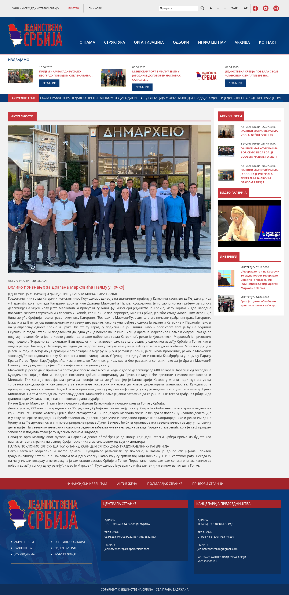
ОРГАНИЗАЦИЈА (149, 42)
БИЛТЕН (73, 8)
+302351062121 (207, 561)
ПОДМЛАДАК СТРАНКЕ (164, 483)
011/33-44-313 (206, 536)
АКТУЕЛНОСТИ (24, 542)
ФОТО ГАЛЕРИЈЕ (65, 554)
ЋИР (234, 8)
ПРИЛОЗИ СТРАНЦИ (207, 483)
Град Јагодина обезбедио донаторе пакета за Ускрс (258, 303)
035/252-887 (130, 536)
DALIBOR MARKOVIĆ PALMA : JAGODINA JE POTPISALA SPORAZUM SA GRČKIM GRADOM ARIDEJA (260, 176)
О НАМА (87, 42)
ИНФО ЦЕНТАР (212, 42)
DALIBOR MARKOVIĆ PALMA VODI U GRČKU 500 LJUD (259, 133)
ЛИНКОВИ (95, 8)
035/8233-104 (113, 536)
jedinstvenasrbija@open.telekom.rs (127, 549)
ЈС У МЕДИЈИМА (24, 554)
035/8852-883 (147, 536)
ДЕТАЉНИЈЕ (49, 83)
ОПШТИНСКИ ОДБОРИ (70, 542)
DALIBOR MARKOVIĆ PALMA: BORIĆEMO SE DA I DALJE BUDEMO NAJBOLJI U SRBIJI (260, 152)
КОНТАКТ (267, 42)
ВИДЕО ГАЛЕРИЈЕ (66, 548)
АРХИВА (242, 42)
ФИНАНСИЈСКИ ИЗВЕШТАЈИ (86, 483)
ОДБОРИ (181, 42)
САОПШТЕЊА (23, 548)
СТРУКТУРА (114, 42)
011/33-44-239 (225, 536)
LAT (245, 8)
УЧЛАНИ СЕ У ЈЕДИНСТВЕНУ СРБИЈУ (35, 8)
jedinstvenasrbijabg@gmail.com (218, 549)
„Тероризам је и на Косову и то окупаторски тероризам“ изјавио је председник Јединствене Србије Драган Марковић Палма (260, 280)
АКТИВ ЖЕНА (127, 483)
